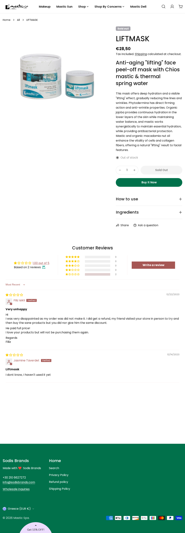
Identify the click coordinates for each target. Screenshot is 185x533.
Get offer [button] (94, 60)
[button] (139, 26)
